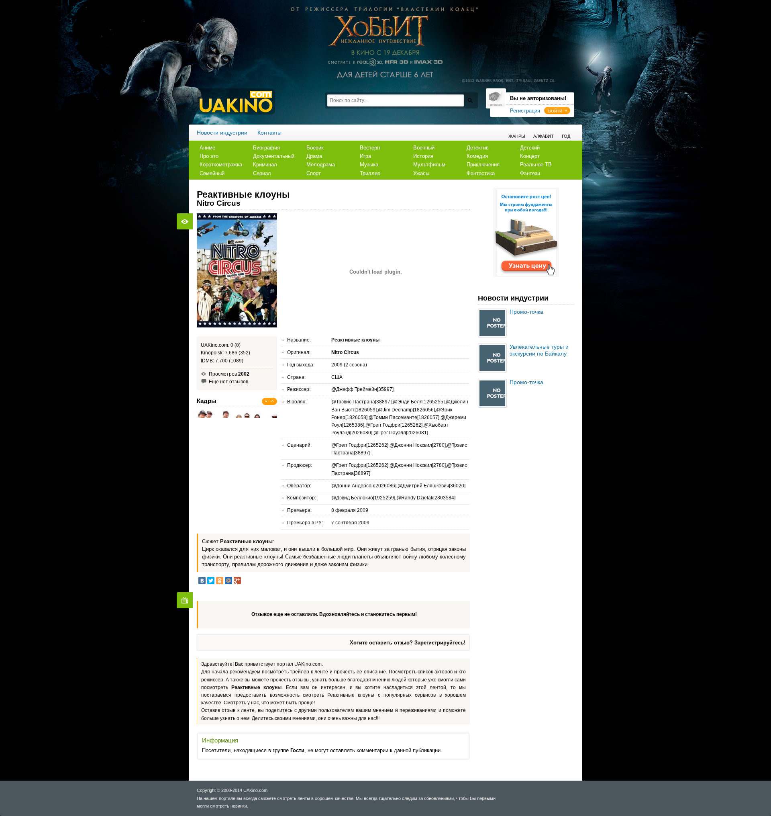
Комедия (477, 156)
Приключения (483, 165)
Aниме (207, 148)
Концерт (530, 156)
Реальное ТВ (536, 165)
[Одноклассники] (219, 580)
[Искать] (470, 100)
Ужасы (421, 173)
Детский (530, 148)
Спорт (313, 173)
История (423, 156)
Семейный (212, 173)
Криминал (265, 165)
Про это (209, 156)
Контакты (269, 132)
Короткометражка (221, 165)
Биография (266, 148)
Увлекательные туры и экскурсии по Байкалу (539, 350)
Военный (423, 148)
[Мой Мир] (228, 580)
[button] (557, 110)
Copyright (206, 790)
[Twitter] (210, 580)
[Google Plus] (237, 580)
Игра (365, 156)
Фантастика (481, 173)
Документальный (273, 156)
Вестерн (370, 148)
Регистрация (525, 111)
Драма (314, 156)
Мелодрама (320, 165)
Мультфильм (429, 165)
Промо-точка (526, 312)
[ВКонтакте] (202, 580)
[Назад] (266, 401)
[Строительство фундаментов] (526, 275)
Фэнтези (530, 173)
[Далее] (272, 401)
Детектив (478, 148)
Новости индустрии (222, 132)
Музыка (369, 165)
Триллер (370, 173)
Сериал (262, 173)
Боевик (315, 148)
